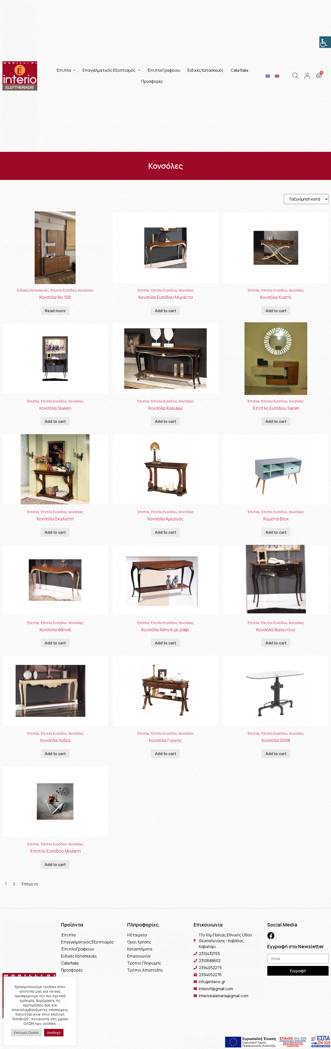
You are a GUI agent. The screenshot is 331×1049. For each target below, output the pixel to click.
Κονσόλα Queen (55, 408)
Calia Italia (239, 70)
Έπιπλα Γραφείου (163, 70)
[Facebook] (271, 935)
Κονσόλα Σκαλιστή (55, 519)
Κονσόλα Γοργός (165, 740)
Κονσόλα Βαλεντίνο (275, 629)
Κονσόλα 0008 (275, 740)
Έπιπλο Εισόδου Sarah (275, 408)
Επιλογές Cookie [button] (26, 1032)
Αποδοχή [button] (54, 1032)
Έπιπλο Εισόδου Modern (55, 851)
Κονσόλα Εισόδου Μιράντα (165, 297)
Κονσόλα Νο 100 (55, 297)
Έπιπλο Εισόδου (63, 290)
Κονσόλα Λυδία (55, 740)
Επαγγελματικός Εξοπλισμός (109, 70)
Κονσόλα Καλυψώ (165, 408)
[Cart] (319, 75)
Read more (55, 310)
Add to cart (165, 310)
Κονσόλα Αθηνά (55, 629)
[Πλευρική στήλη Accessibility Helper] (325, 42)
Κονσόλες (85, 290)
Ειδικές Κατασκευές (205, 70)
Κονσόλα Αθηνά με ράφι (165, 629)
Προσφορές (152, 81)
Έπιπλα (63, 70)
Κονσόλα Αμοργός (165, 519)
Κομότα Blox (276, 519)
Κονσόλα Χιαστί (276, 297)
